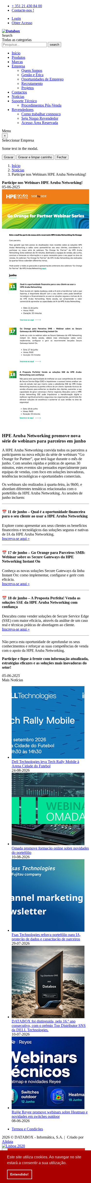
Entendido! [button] (19, 1174)
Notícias (18, 96)
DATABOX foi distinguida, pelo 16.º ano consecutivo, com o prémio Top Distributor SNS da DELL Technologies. (49, 1025)
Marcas (17, 62)
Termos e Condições (27, 1129)
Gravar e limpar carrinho (35, 157)
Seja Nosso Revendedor (39, 118)
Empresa (18, 66)
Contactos (19, 92)
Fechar (61, 157)
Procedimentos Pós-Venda (41, 105)
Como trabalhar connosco (41, 114)
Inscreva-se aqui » (16, 539)
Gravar (8, 157)
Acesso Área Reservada (39, 123)
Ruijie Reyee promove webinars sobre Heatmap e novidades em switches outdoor (50, 1114)
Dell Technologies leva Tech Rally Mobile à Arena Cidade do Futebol (45, 764)
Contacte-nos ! (23, 10)
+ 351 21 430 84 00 (27, 6)
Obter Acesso (22, 23)
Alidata (7, 1141)
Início (16, 53)
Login (16, 18)
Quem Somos (31, 70)
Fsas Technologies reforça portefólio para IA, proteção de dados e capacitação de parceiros (46, 937)
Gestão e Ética (32, 75)
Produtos (18, 57)
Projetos (27, 88)
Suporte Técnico (24, 101)
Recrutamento (32, 83)
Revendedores (22, 110)
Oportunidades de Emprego (42, 79)
